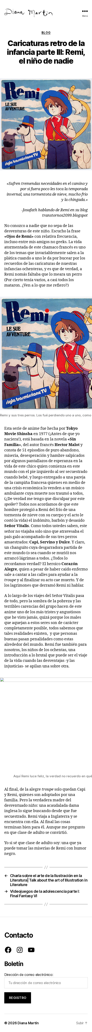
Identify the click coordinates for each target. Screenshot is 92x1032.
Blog (46, 32)
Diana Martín (28, 1023)
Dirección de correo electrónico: (28, 974)
